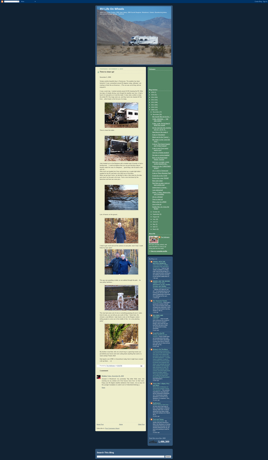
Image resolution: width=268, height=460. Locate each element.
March (155, 229)
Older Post (141, 424)
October (155, 212)
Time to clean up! (157, 199)
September (156, 214)
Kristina (104, 376)
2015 (153, 95)
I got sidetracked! (157, 190)
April (154, 227)
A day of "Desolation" (158, 135)
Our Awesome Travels (160, 301)
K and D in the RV (158, 333)
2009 (153, 110)
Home (121, 424)
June (154, 222)
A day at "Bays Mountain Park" (161, 173)
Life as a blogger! (157, 197)
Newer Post (100, 424)
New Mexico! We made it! (160, 132)
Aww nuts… (156, 318)
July (154, 219)
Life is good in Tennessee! (160, 170)
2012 (153, 102)
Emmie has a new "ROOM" (160, 178)
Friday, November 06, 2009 (115, 376)
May (154, 224)
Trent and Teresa (158, 419)
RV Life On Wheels (112, 8)
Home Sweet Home (158, 421)
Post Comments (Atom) (112, 428)
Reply (103, 387)
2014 (153, 97)
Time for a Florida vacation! (160, 152)
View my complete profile (159, 251)
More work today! (157, 181)
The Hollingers (165, 237)
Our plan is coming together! (160, 155)
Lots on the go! (156, 204)
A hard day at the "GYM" (159, 175)
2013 (153, 100)
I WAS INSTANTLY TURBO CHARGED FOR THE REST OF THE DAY (161, 266)
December (156, 112)
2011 (153, 105)
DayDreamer (157, 403)
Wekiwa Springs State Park (161, 405)
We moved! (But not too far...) (161, 116)
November (156, 114)
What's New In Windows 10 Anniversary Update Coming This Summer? (161, 388)
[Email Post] (141, 366)
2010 (153, 107)
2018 (153, 92)
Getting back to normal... (159, 187)
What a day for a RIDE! (159, 202)
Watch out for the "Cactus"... (161, 137)
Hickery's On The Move (160, 349)
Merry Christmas (157, 302)
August (155, 217)
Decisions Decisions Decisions (161, 288)
